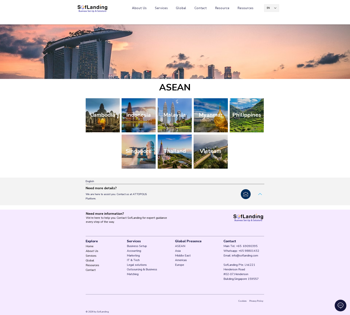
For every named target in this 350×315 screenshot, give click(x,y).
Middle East (183, 256)
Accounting (134, 251)
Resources (92, 265)
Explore (92, 241)
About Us (92, 251)
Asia (178, 251)
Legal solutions (137, 265)
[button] (245, 8)
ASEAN (180, 246)
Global (90, 260)
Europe (179, 265)
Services (91, 256)
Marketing (133, 256)
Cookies (242, 301)
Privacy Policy (256, 301)
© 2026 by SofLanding (97, 311)
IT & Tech (133, 260)
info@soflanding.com (245, 256)
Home (90, 246)
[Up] (260, 194)
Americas (181, 260)
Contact (91, 270)
